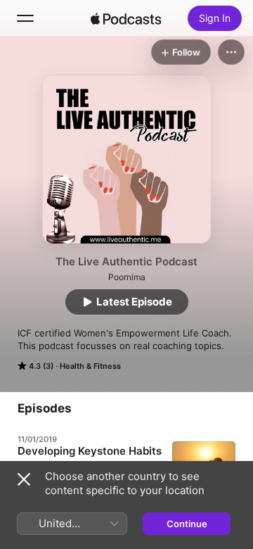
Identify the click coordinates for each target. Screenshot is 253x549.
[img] (125, 18)
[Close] (24, 479)
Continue (187, 523)
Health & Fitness (90, 366)
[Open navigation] (25, 18)
